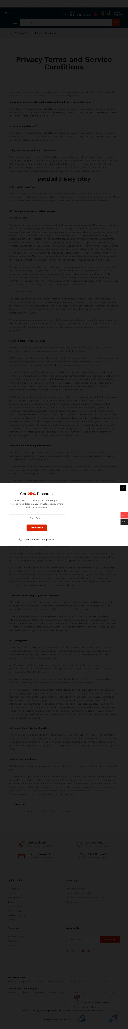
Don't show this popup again (38, 539)
